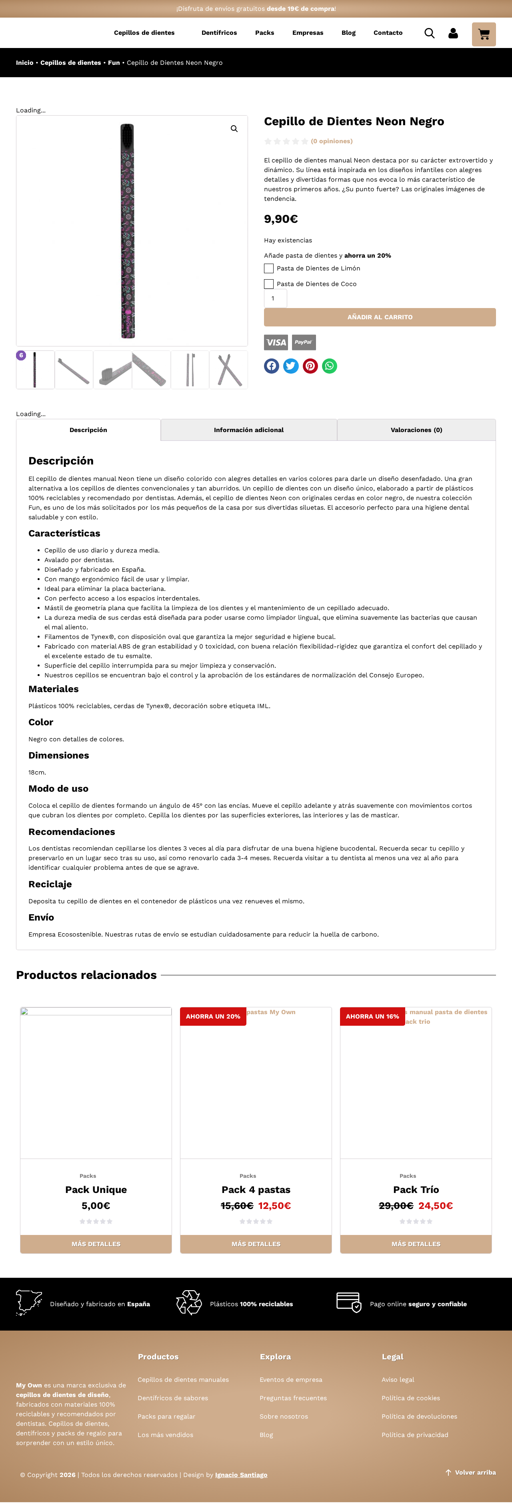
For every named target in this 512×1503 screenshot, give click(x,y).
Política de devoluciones (419, 1416)
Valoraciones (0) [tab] (416, 430)
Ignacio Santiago (241, 1475)
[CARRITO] (484, 34)
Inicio (25, 62)
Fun (114, 62)
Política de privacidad (415, 1435)
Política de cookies (411, 1398)
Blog (349, 32)
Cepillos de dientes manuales (183, 1379)
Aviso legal (398, 1379)
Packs (264, 32)
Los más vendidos (165, 1435)
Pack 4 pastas (256, 1189)
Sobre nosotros (284, 1416)
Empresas (308, 32)
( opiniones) (332, 141)
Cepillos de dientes (144, 32)
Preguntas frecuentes (293, 1398)
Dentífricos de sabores (173, 1398)
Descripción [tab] (88, 430)
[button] (234, 129)
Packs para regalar (167, 1416)
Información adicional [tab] (249, 430)
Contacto (388, 32)
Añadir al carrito (380, 317)
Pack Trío (416, 1189)
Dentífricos (219, 32)
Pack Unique (96, 1189)
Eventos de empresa (291, 1379)
